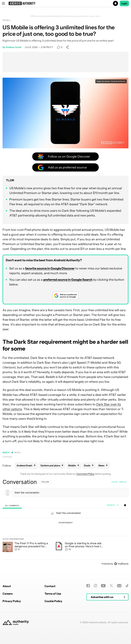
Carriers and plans (51, 465)
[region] (65, 522)
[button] (65, 3)
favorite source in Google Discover (50, 268)
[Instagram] (95, 585)
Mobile (6, 20)
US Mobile (7, 456)
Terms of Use (53, 593)
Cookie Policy (53, 601)
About (7, 586)
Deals (6, 452)
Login (124, 3)
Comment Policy (85, 473)
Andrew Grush (13, 47)
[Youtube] (103, 585)
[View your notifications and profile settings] (125, 505)
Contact (50, 586)
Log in (114, 482)
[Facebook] (88, 585)
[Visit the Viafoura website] (121, 563)
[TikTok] (127, 585)
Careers (8, 593)
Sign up (122, 482)
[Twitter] (111, 585)
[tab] (12, 505)
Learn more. (95, 16)
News (17, 452)
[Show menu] (3, 3)
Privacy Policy (12, 601)
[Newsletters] (119, 585)
